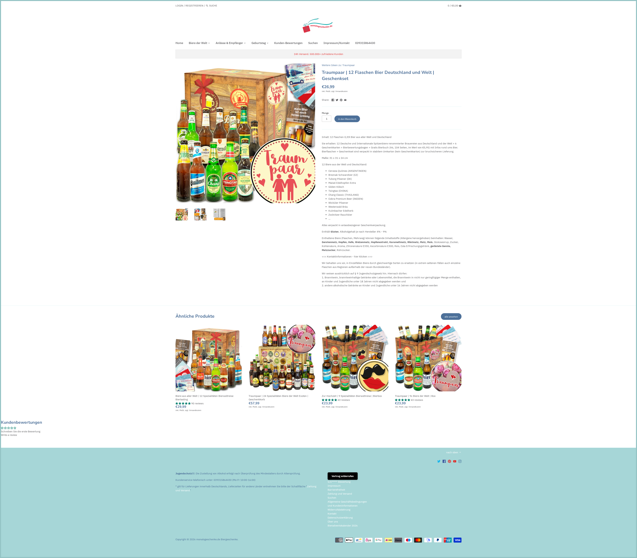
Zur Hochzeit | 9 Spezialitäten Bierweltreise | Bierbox (352, 396)
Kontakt (332, 513)
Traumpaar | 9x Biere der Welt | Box (415, 396)
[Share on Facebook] (333, 99)
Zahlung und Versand (340, 493)
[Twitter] (438, 461)
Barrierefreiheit (336, 489)
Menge (325, 113)
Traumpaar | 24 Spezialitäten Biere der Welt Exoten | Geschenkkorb (278, 397)
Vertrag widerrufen (343, 476)
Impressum (334, 485)
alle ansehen (451, 316)
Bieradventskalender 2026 (343, 525)
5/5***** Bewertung (339, 481)
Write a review (9, 435)
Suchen (332, 497)
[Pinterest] (449, 461)
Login (179, 5)
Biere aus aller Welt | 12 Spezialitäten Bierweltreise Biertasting (204, 397)
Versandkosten (341, 91)
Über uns (333, 521)
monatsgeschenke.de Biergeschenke (217, 539)
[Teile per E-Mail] (345, 99)
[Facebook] (444, 461)
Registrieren (194, 5)
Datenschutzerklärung (340, 517)
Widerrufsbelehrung (339, 509)
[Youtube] (454, 461)
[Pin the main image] (341, 99)
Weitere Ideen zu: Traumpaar (338, 65)
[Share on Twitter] (337, 99)
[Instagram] (459, 461)
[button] (183, 403)
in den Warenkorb (347, 118)
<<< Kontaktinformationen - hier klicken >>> (347, 256)
